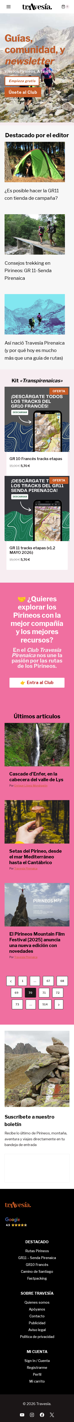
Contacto (37, 1316)
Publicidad (37, 1323)
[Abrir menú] (9, 6)
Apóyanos (37, 1309)
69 (16, 992)
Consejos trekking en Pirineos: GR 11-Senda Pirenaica (28, 270)
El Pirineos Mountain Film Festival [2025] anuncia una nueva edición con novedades (37, 942)
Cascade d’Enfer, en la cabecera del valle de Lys (36, 776)
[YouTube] (22, 1414)
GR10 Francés (37, 1265)
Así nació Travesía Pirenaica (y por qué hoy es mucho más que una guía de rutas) (35, 350)
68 (62, 980)
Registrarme (37, 1368)
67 (48, 980)
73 (17, 1004)
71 (44, 992)
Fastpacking (37, 1278)
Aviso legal (37, 1330)
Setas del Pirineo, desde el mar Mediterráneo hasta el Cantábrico (35, 856)
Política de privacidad (37, 1337)
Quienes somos (37, 1302)
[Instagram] (32, 1414)
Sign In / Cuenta (37, 1361)
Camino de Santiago (37, 1272)
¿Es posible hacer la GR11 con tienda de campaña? (32, 194)
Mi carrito (37, 1381)
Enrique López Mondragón (30, 785)
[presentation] (37, 744)
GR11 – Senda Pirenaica (37, 1258)
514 (45, 1004)
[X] (52, 1414)
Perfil (37, 1374)
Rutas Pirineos (37, 1251)
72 (58, 992)
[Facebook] (42, 1414)
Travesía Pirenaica (25, 868)
